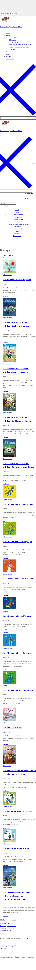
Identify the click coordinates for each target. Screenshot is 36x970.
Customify (30, 957)
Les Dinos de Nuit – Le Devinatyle (17, 616)
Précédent (2, 920)
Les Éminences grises (12, 727)
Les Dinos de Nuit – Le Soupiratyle (18, 690)
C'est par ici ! (27, 938)
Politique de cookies (5, 930)
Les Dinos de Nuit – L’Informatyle (18, 504)
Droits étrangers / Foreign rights (8, 946)
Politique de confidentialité (7, 928)
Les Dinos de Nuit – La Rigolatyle (17, 541)
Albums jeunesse (7, 275)
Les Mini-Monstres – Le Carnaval (18, 811)
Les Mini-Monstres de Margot (16, 848)
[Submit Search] (6, 206)
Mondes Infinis (7, 766)
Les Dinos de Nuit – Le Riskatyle (17, 653)
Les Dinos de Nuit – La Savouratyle (18, 579)
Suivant (14, 920)
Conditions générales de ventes (8, 926)
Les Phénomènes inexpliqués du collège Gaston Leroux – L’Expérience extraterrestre (16, 895)
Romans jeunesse (7, 317)
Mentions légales (4, 923)
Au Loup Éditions (11, 27)
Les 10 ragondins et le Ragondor (17, 279)
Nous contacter (4, 948)
